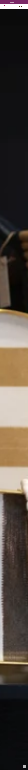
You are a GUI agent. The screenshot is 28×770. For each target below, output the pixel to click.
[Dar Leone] (4, 6)
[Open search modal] (19, 6)
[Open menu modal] (25, 6)
